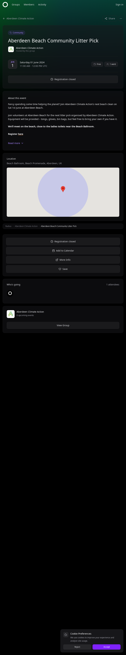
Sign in (119, 4)
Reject (77, 646)
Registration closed (65, 79)
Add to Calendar (65, 250)
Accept (107, 646)
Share (112, 18)
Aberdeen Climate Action (26, 226)
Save (65, 268)
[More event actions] (120, 18)
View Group (63, 325)
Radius (8, 226)
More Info (65, 259)
